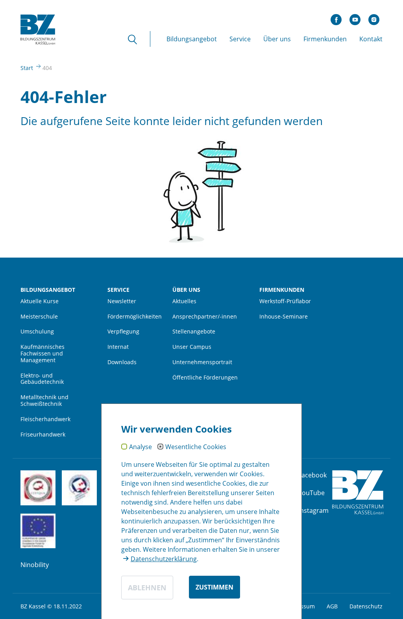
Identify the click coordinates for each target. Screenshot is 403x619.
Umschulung (37, 331)
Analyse (140, 447)
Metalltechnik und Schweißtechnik (44, 400)
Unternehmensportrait (202, 362)
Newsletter (121, 301)
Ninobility (34, 564)
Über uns (186, 290)
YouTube (311, 492)
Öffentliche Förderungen (205, 377)
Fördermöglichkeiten (134, 316)
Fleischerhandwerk (45, 419)
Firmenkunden (281, 290)
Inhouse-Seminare (283, 316)
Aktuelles (184, 301)
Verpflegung (123, 331)
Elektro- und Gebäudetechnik (42, 379)
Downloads (122, 362)
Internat (118, 347)
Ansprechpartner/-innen (204, 316)
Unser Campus (191, 347)
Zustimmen (214, 587)
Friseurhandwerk (42, 434)
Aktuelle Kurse (39, 301)
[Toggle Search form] (138, 39)
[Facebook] (336, 17)
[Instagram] (373, 17)
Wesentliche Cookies (195, 447)
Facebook (312, 475)
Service (118, 290)
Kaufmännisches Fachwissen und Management (42, 354)
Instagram (313, 510)
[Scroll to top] (385, 601)
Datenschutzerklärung (164, 559)
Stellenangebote (193, 331)
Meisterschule (39, 316)
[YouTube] (354, 17)
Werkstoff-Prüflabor (285, 301)
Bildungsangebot (47, 290)
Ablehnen (147, 587)
